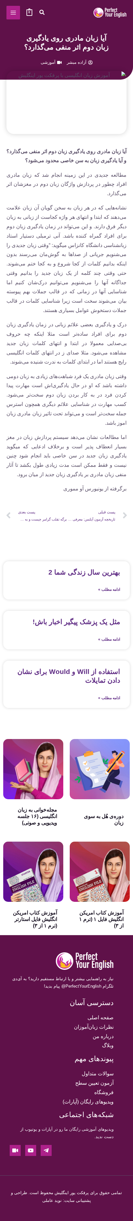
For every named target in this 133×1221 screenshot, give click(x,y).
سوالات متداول (98, 1073)
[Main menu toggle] (13, 12)
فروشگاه (104, 1092)
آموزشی (48, 62)
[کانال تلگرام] (46, 1150)
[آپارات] (15, 1150)
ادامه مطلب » (109, 589)
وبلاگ (108, 1045)
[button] (42, 13)
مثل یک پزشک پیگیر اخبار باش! (76, 621)
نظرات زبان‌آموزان (94, 1027)
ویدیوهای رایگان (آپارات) (88, 1101)
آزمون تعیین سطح (94, 1083)
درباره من (103, 1036)
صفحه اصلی (100, 1017)
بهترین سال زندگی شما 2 (84, 572)
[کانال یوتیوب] (30, 1150)
